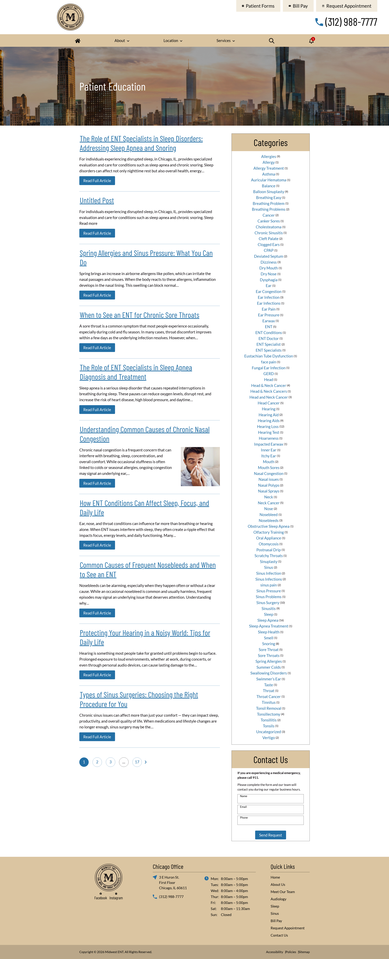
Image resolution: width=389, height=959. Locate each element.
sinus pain (268, 585)
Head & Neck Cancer (268, 385)
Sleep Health (268, 632)
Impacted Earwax (268, 444)
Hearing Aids (268, 420)
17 (137, 761)
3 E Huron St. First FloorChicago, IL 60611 (173, 882)
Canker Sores (269, 221)
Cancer (269, 215)
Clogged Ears (269, 244)
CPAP (268, 250)
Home (275, 877)
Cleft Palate (268, 238)
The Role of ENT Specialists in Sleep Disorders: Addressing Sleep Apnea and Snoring (141, 142)
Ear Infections (268, 303)
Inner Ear (268, 450)
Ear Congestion (268, 291)
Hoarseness (268, 438)
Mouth (268, 461)
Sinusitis (269, 608)
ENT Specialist (268, 344)
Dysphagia (268, 279)
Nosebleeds (268, 520)
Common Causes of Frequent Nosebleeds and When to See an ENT (148, 569)
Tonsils (268, 726)
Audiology (278, 899)
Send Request (270, 835)
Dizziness (269, 262)
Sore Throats (268, 655)
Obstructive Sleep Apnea (268, 526)
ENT (268, 326)
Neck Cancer (268, 502)
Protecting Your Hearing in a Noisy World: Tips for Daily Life (145, 637)
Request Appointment (288, 928)
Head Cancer (269, 403)
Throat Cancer (268, 696)
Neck (268, 497)
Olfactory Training (268, 532)
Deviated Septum (268, 256)
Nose (268, 508)
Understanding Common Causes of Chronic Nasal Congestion (145, 433)
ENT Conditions (268, 332)
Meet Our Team (283, 892)
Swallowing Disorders (268, 673)
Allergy (269, 162)
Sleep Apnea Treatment (268, 626)
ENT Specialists (269, 350)
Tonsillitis (269, 720)
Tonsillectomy (268, 714)
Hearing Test (268, 432)
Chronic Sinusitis (269, 232)
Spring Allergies (268, 661)
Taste (268, 684)
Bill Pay (276, 921)
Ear (268, 285)
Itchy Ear (268, 455)
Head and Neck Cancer (268, 397)
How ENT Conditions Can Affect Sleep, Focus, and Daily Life (144, 507)
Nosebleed (269, 514)
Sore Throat (269, 649)
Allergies (268, 156)
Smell (268, 637)
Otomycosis (269, 544)
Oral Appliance (268, 538)
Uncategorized (268, 731)
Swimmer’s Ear (268, 679)
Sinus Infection (268, 573)
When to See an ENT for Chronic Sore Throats (139, 314)
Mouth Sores (268, 467)
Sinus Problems (268, 596)
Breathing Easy (268, 197)
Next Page (145, 762)
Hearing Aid (269, 414)
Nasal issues (269, 479)
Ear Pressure (268, 315)
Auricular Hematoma (268, 180)
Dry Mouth (268, 268)
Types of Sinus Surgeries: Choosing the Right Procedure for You (139, 699)
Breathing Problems (268, 209)
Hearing (268, 408)
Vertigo (268, 737)
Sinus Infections (268, 579)
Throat (268, 690)
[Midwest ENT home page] (70, 17)
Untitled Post (97, 200)
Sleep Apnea (267, 620)
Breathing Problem (268, 203)
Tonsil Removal (268, 708)
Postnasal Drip (268, 549)
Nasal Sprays (268, 491)
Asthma (268, 174)
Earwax (268, 320)
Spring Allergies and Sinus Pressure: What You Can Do (146, 257)
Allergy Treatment (268, 168)
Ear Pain (269, 309)
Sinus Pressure (268, 590)
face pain (268, 362)
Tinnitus (269, 702)
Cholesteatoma (268, 226)
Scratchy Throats (269, 555)
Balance (268, 185)
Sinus (268, 567)
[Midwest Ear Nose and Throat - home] (108, 877)
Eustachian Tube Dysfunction (268, 356)
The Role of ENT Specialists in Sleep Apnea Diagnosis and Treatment (136, 371)
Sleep (268, 614)
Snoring (268, 643)
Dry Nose (269, 273)
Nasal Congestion (268, 473)
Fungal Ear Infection (268, 367)
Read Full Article (97, 180)
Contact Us (279, 935)
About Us (278, 884)
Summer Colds (268, 667)
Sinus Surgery (267, 602)
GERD (268, 373)
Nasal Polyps (268, 485)
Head (268, 379)
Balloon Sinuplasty (268, 191)
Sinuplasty (268, 561)
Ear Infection (268, 297)
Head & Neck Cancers (268, 391)
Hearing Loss (268, 426)
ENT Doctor (269, 338)
